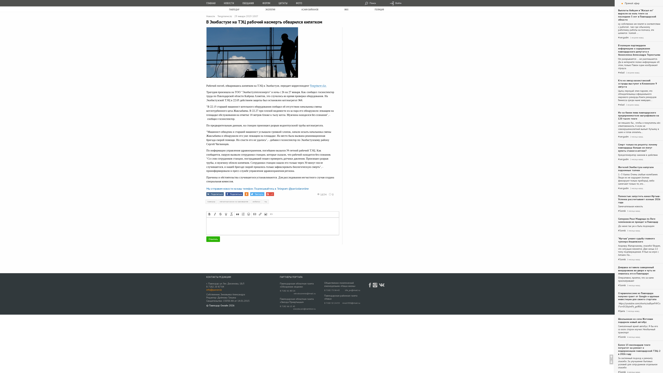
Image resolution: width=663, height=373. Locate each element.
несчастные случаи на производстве (234, 201)
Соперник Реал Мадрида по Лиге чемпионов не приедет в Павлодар (638, 220)
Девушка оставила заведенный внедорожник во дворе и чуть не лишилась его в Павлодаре (636, 270)
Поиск (372, 3)
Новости (229, 3)
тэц (266, 201)
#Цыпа (621, 311)
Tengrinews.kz (224, 16)
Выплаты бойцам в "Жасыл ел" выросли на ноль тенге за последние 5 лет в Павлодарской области (637, 15)
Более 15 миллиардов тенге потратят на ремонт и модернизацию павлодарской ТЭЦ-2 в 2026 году (639, 349)
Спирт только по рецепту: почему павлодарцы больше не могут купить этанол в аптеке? (637, 147)
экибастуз (256, 201)
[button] (209, 214)
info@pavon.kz (214, 289)
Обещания (248, 3)
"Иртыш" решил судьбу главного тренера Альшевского (636, 240)
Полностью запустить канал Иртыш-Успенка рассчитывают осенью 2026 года (639, 199)
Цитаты (283, 3)
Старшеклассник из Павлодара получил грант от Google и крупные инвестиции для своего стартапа (638, 296)
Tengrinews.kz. (318, 85)
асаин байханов (309, 9)
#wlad (621, 72)
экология (270, 9)
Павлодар (234, 9)
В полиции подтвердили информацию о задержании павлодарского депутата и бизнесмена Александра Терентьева (639, 50)
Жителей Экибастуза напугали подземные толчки (636, 169)
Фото (299, 3)
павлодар (211, 201)
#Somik (622, 210)
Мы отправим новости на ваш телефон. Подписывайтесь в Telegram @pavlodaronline (257, 188)
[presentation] (209, 214)
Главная (210, 3)
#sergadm (623, 37)
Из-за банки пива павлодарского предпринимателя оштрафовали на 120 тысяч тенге (638, 115)
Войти (398, 3)
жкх (346, 9)
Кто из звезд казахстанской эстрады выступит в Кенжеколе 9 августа (637, 83)
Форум (266, 3)
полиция (379, 9)
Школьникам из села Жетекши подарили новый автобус (635, 320)
